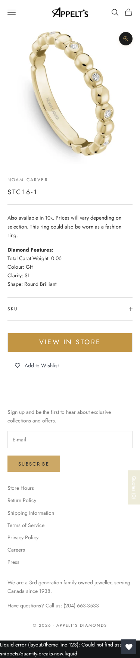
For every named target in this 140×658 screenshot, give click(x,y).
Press (13, 562)
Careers (16, 549)
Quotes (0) (134, 487)
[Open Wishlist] (128, 646)
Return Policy (21, 500)
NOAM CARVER (27, 179)
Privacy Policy (22, 537)
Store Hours (20, 488)
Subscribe (33, 463)
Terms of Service (25, 525)
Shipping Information (30, 513)
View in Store (70, 342)
